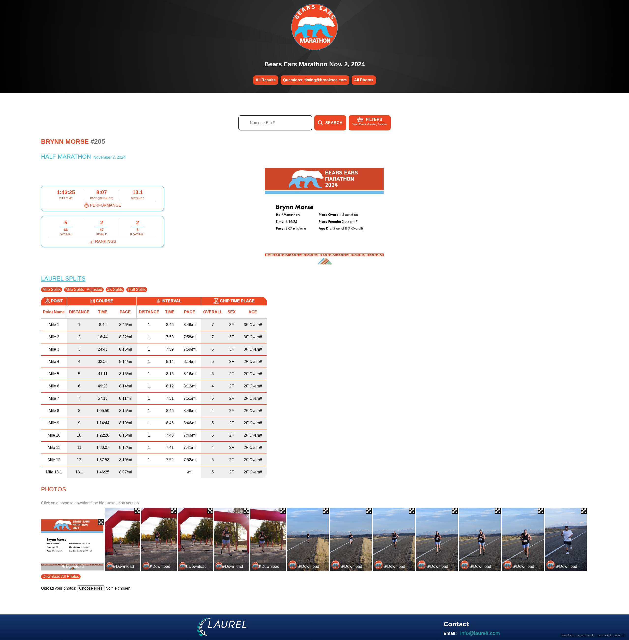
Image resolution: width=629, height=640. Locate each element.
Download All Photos (61, 576)
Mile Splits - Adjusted (84, 289)
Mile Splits (52, 289)
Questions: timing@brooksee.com (315, 80)
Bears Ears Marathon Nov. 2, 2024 (314, 64)
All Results (266, 80)
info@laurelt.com (480, 633)
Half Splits (137, 289)
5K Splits (115, 289)
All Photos (363, 80)
